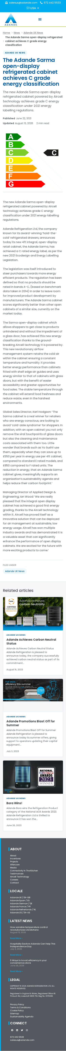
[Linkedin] (17, 1030)
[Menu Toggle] (40, 19)
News (17, 32)
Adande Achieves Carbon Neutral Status (31, 641)
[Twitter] (22, 1030)
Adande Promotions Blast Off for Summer (30, 723)
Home (6, 32)
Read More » (16, 938)
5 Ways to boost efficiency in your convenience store (28, 962)
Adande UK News (33, 32)
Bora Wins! (14, 803)
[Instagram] (27, 1030)
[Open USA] (38, 8)
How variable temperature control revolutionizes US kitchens (29, 928)
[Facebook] (12, 1030)
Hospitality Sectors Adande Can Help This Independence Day (32, 945)
